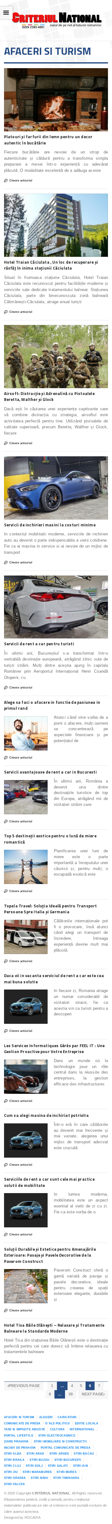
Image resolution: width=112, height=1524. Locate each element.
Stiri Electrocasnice (56, 1435)
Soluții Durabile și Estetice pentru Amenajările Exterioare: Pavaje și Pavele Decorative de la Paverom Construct (50, 1255)
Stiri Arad (35, 1453)
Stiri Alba (12, 1453)
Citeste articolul (18, 181)
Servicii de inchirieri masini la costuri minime (50, 525)
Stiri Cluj (12, 1465)
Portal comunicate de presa (66, 1447)
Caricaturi (67, 1417)
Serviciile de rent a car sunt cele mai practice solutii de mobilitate (49, 1182)
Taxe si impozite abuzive (24, 1429)
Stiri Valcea (14, 1484)
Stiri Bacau (84, 1453)
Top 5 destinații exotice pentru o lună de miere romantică (50, 839)
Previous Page (23, 1386)
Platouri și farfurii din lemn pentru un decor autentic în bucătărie (48, 140)
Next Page (93, 1394)
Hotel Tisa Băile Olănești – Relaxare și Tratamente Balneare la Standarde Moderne (54, 1328)
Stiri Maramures (37, 1472)
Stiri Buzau (39, 1459)
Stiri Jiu (11, 1472)
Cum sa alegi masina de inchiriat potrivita (46, 1115)
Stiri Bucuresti (67, 1459)
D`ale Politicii (57, 1423)
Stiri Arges (59, 1453)
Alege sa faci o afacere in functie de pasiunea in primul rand (52, 705)
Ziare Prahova (16, 1441)
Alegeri (46, 1417)
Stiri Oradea (15, 1477)
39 (70, 1394)
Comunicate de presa (22, 1423)
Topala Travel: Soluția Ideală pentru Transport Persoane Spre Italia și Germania (50, 909)
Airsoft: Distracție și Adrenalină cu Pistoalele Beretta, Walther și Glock (49, 396)
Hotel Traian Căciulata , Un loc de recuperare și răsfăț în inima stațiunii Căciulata (51, 265)
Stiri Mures (67, 1472)
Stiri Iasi (80, 1465)
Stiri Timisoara (66, 1477)
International (82, 1429)
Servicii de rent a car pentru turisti (39, 644)
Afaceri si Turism (19, 1417)
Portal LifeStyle (18, 1435)
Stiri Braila (14, 1459)
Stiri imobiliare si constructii (60, 1441)
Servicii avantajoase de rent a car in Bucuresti (50, 772)
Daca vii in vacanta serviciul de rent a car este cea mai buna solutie (54, 978)
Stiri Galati (58, 1465)
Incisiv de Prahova (20, 1447)
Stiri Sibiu (39, 1477)
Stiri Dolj (34, 1465)
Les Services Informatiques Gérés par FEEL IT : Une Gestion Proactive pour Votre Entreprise (54, 1048)
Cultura (57, 1429)
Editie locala (87, 1423)
